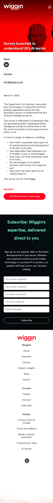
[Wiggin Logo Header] (13, 7)
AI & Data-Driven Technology (24, 196)
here (33, 179)
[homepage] (26, 338)
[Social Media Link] (27, 461)
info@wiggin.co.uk (13, 82)
